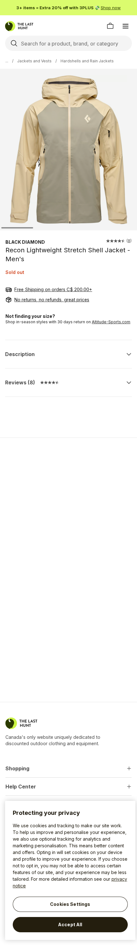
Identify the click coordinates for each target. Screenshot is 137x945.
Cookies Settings (70, 904)
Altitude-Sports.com (111, 321)
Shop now (111, 7)
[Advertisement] (68, 488)
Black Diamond (25, 242)
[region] (70, 870)
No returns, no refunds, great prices (51, 299)
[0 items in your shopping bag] (110, 26)
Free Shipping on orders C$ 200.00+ (53, 289)
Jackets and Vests (34, 61)
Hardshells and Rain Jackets (87, 61)
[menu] (125, 26)
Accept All (70, 924)
